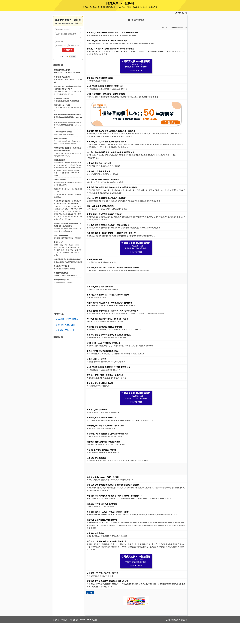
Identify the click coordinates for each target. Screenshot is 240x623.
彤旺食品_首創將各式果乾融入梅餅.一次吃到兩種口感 (108, 225)
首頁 (175, 13)
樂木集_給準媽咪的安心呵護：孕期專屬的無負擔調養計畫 (109, 303)
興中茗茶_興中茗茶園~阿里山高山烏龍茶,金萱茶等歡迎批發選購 (112, 187)
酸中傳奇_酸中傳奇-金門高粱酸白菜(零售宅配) (105, 425)
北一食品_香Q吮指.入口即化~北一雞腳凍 (103, 179)
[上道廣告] (136, 601)
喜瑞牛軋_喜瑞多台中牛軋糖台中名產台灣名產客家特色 (109, 335)
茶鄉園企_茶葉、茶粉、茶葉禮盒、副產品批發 (105, 375)
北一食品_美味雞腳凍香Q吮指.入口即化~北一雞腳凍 (107, 319)
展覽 (156, 97)
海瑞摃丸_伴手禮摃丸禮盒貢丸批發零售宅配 (104, 327)
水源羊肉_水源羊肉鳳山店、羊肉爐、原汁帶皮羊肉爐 (108, 294)
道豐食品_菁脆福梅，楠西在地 (99, 163)
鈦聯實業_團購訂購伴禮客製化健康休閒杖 (103, 442)
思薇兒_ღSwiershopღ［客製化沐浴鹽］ (103, 477)
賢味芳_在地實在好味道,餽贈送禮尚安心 (103, 351)
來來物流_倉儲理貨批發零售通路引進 (101, 417)
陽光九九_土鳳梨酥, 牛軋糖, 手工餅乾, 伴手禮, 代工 (107, 541)
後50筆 (90, 593)
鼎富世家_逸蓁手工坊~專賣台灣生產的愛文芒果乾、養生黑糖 (111, 131)
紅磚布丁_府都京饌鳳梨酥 (97, 409)
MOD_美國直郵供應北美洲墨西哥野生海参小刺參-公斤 (108, 367)
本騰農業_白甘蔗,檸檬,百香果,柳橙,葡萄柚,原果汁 (106, 141)
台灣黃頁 (56, 620)
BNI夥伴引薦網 (92, 620)
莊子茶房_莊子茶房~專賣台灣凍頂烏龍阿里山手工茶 (107, 581)
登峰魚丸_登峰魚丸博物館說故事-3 (101, 78)
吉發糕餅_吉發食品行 (95, 533)
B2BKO (82, 620)
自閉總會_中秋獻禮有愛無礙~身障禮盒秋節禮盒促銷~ (108, 433)
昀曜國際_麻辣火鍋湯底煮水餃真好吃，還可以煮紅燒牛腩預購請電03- (114, 496)
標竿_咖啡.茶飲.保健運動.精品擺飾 (101, 206)
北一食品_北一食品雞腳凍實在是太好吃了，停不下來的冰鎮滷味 (112, 32)
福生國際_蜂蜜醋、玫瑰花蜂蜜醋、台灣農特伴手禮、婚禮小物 (111, 233)
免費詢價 (69, 50)
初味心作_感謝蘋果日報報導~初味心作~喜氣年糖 (106, 198)
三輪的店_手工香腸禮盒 (96, 458)
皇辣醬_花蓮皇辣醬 (94, 259)
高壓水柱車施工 (93, 158)
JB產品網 (64, 620)
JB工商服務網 (73, 620)
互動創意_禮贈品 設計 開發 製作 (100, 286)
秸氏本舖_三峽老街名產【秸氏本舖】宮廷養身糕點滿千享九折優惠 (113, 267)
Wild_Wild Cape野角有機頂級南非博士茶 (103, 343)
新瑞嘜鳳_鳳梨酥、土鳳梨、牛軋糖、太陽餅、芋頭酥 (108, 512)
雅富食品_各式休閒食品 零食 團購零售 (102, 520)
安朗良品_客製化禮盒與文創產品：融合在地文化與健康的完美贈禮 (113, 485)
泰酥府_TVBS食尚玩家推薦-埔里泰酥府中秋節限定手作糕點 (110, 48)
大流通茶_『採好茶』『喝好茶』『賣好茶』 (103, 573)
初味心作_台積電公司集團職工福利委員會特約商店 (107, 40)
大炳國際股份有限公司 (67, 319)
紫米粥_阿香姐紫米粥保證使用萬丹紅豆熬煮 (104, 214)
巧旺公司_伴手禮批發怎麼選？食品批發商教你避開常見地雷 (110, 152)
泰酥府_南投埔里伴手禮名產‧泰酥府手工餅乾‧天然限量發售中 (112, 310)
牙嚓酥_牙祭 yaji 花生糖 (96, 359)
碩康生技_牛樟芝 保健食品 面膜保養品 (102, 504)
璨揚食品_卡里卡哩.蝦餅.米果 (98, 171)
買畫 (105, 54)
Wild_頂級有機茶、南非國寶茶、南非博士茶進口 (106, 94)
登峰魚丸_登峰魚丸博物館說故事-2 (101, 383)
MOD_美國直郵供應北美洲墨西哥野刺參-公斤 (105, 86)
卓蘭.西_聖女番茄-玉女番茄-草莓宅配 (102, 450)
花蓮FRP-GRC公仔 (65, 324)
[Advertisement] (136, 278)
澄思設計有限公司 (64, 330)
